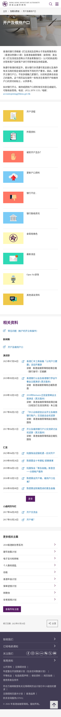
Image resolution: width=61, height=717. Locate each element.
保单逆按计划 (9, 586)
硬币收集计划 (9, 552)
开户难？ (31, 519)
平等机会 (7, 676)
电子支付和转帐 (11, 559)
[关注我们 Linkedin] (37, 653)
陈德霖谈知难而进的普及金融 (41, 488)
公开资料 (7, 667)
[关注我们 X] (50, 653)
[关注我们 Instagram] (33, 653)
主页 (5, 11)
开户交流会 (32, 512)
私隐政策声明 (21, 676)
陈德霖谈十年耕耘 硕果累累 (40, 461)
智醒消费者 (15, 11)
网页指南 (48, 676)
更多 (30, 498)
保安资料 (36, 676)
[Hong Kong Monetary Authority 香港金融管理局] (21, 4)
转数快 (6, 593)
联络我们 (8, 639)
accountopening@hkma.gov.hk (16, 94)
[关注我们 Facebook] (28, 653)
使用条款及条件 (10, 680)
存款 (5, 572)
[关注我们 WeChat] (46, 653)
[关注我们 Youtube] (55, 653)
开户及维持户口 (29, 11)
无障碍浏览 (20, 667)
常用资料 (8, 660)
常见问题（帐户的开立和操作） (23, 331)
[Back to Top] (54, 705)
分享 (54, 623)
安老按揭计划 (9, 600)
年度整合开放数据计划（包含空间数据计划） (25, 671)
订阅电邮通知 (10, 646)
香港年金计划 (9, 579)
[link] (50, 4)
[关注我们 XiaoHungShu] (41, 653)
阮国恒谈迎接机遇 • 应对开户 (41, 453)
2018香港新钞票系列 (13, 545)
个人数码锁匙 (9, 565)
